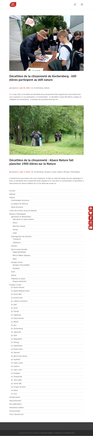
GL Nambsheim (16, 346)
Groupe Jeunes (14, 397)
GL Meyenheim (16, 339)
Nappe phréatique (19, 252)
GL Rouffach (15, 359)
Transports (17, 239)
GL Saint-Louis (16, 370)
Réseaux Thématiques (71, 172)
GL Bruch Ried (16, 294)
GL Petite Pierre (17, 349)
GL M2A (14, 335)
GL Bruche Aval (16, 298)
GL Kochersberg (37, 88)
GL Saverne (15, 366)
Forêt (13, 272)
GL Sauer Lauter (17, 363)
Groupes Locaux (50, 172)
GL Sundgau (15, 373)
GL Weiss (14, 390)
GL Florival (15, 311)
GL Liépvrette (16, 332)
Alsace (15, 223)
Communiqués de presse (20, 200)
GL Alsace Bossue (17, 287)
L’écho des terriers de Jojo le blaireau (23, 210)
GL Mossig (15, 342)
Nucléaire (16, 268)
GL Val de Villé (16, 383)
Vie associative (14, 411)
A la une (12, 191)
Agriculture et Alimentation (21, 217)
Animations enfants (16, 407)
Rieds (15, 259)
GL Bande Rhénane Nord (20, 291)
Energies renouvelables (21, 265)
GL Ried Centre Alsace (19, 356)
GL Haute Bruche (17, 318)
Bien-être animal (19, 226)
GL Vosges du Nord (18, 387)
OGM (15, 233)
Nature (46, 88)
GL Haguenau (16, 315)
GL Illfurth (14, 322)
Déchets (14, 246)
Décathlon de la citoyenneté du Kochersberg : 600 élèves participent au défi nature (42, 78)
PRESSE (12, 197)
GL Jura (13, 325)
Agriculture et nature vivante (23, 219)
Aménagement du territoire (21, 236)
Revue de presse (17, 207)
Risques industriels (19, 281)
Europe (15, 229)
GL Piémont (15, 352)
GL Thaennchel (16, 377)
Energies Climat (17, 262)
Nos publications (15, 404)
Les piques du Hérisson (19, 204)
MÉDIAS (12, 194)
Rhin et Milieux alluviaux (21, 255)
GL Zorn (14, 394)
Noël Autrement (15, 401)
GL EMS (14, 304)
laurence (15, 88)
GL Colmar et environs (19, 301)
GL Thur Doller (16, 380)
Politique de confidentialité (65, 433)
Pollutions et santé (18, 279)
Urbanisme (17, 242)
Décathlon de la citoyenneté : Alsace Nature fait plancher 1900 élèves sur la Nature (41, 162)
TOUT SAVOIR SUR (16, 414)
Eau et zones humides (19, 249)
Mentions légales (47, 433)
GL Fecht (14, 308)
